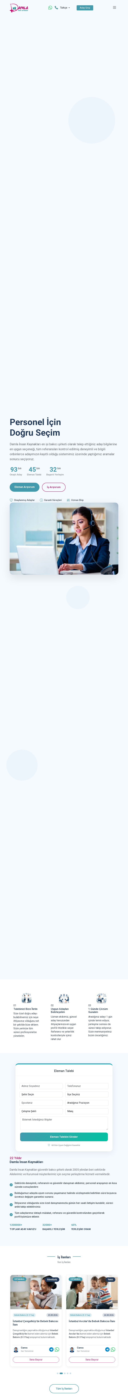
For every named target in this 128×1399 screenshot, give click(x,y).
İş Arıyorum (54, 487)
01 (14, 1005)
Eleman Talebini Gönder (64, 1136)
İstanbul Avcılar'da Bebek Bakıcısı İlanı (36, 1321)
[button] (57, 1373)
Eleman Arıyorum (25, 486)
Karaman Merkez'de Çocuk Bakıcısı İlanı (90, 1323)
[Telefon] (56, 7)
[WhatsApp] (50, 8)
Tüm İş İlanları (64, 1388)
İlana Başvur (36, 1359)
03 (89, 1005)
